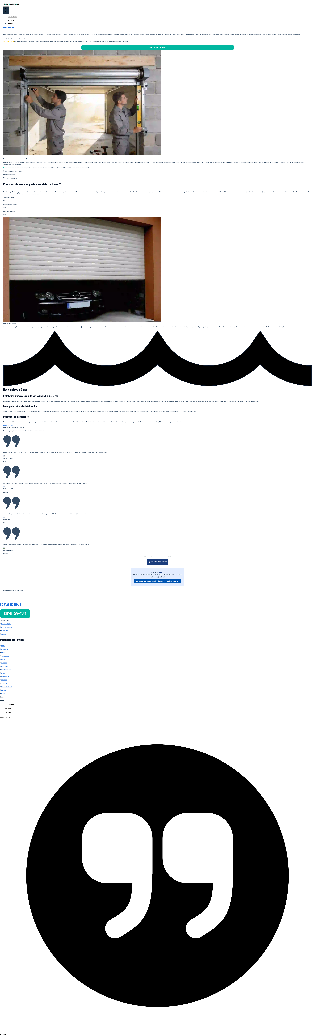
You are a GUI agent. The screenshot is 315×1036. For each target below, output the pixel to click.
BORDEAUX (5, 676)
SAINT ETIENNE (6, 687)
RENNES (4, 680)
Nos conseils (12, 17)
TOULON (4, 683)
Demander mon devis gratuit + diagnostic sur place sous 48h (157, 581)
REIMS (3, 690)
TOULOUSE (5, 656)
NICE (3, 659)
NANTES (4, 663)
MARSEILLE (5, 649)
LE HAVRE (4, 693)
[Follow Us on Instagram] (3, 1035)
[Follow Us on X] (2, 1035)
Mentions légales (6, 624)
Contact (3, 634)
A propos (11, 23)
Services (11, 20)
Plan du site (4, 630)
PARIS (3, 646)
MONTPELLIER (6, 666)
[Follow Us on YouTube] (5, 1035)
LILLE (3, 673)
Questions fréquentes (157, 562)
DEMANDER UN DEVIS (157, 47)
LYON (3, 652)
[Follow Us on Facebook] (0, 1035)
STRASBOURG (6, 669)
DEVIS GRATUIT (8, 425)
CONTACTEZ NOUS (10, 604)
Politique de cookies (7, 627)
